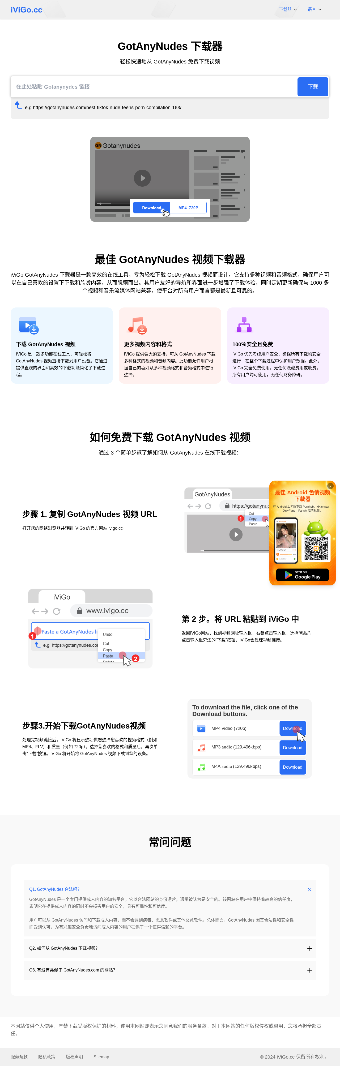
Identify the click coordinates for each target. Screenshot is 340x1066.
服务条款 (197, 1026)
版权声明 (74, 1057)
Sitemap (101, 1057)
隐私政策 (46, 1057)
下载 (313, 87)
